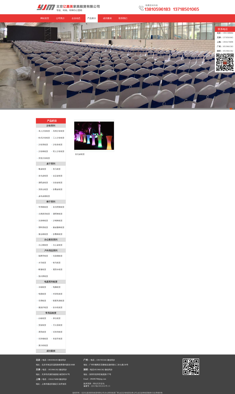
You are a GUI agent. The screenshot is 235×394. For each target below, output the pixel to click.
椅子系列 (51, 201)
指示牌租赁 (43, 276)
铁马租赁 (57, 263)
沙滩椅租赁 (57, 221)
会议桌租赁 (57, 176)
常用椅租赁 (43, 207)
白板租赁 (42, 318)
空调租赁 (42, 301)
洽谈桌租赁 (57, 183)
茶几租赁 (57, 169)
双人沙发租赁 (58, 151)
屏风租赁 (42, 332)
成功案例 (107, 18)
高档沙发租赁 (58, 131)
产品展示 (91, 18)
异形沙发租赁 (44, 158)
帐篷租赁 (42, 269)
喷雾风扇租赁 (58, 301)
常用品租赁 (50, 313)
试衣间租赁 (57, 332)
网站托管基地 (98, 384)
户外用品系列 (50, 250)
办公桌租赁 (57, 245)
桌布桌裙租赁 (44, 196)
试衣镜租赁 (43, 339)
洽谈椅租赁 (43, 221)
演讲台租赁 (43, 189)
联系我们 (123, 18)
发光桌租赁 (43, 176)
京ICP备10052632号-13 (100, 386)
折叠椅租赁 (57, 234)
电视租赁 (42, 294)
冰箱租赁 (42, 287)
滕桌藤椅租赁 (58, 227)
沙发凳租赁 (43, 145)
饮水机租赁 (57, 307)
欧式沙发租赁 (44, 138)
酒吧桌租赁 (43, 183)
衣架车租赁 (57, 339)
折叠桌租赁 (57, 189)
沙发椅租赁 (43, 151)
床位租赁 (57, 318)
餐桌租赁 (42, 169)
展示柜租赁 (43, 345)
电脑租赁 (57, 287)
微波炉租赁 (43, 307)
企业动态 (76, 18)
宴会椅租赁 (43, 234)
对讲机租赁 (57, 294)
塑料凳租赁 (43, 227)
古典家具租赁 (44, 214)
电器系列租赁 (50, 282)
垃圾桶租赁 (57, 256)
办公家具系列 (50, 239)
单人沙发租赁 (44, 131)
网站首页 (44, 18)
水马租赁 (42, 263)
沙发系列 (51, 125)
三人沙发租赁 (58, 138)
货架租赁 (42, 325)
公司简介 (60, 18)
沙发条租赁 (57, 145)
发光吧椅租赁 (58, 207)
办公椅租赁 (43, 245)
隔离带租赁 (43, 256)
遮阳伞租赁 (57, 269)
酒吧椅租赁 (57, 214)
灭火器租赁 (57, 325)
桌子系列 (51, 163)
